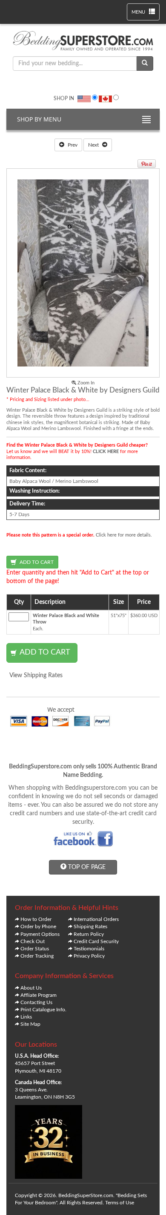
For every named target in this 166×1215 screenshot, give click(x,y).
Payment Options (40, 934)
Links (26, 1016)
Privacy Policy (89, 955)
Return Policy (89, 934)
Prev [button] (71, 144)
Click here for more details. (124, 535)
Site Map (30, 1024)
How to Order (36, 919)
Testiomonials (89, 948)
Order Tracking (37, 955)
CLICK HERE (106, 451)
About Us (31, 987)
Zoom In (85, 383)
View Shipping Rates (36, 675)
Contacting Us (36, 1002)
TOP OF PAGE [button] (86, 867)
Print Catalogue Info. (43, 1009)
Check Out (32, 941)
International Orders (96, 919)
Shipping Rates (90, 926)
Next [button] (94, 144)
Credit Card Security (96, 941)
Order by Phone (38, 926)
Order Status (34, 948)
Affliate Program (38, 995)
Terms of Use (119, 1202)
